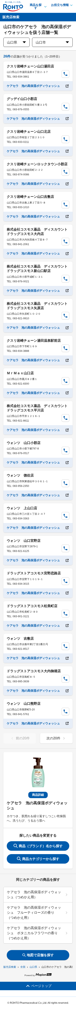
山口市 (41, 42)
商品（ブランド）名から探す (41, 846)
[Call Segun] (65, 74)
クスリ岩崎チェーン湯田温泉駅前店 (34, 340)
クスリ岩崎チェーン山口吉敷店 (30, 196)
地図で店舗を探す (40, 955)
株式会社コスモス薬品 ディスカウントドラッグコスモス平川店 (37, 408)
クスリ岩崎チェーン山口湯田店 (30, 66)
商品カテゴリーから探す (40, 859)
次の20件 (53, 738)
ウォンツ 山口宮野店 (24, 540)
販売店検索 (9, 966)
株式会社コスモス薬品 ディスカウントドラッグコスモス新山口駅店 (37, 269)
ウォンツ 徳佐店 (20, 475)
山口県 (33, 966)
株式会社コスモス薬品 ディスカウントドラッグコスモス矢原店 (37, 306)
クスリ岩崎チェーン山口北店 (29, 131)
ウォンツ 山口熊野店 (24, 703)
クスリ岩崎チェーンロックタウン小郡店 (37, 164)
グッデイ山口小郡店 (22, 99)
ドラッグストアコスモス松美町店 (32, 606)
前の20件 (23, 738)
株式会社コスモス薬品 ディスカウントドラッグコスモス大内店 (37, 232)
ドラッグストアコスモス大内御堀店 (34, 671)
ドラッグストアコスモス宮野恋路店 (34, 573)
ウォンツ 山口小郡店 (24, 443)
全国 (22, 966)
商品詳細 (38, 794)
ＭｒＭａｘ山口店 (20, 373)
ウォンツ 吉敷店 (20, 638)
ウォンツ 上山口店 (22, 508)
